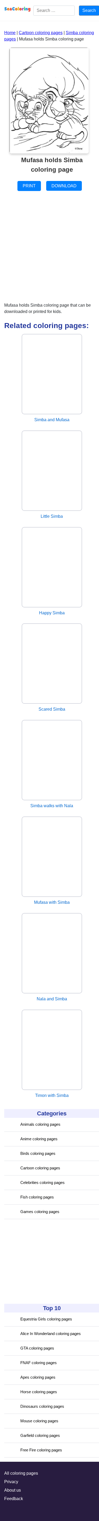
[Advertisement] (43, 1261)
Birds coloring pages (37, 1153)
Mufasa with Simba (52, 902)
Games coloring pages (39, 1211)
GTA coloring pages (37, 1348)
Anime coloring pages (39, 1139)
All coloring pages (21, 1473)
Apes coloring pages (37, 1377)
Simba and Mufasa (51, 419)
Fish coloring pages (37, 1197)
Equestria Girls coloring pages (46, 1319)
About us (12, 1490)
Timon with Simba (52, 1095)
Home (10, 32)
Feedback (13, 1498)
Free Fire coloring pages (41, 1450)
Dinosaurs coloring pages (42, 1406)
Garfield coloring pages (40, 1435)
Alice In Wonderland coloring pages (50, 1333)
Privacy (11, 1481)
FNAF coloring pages (38, 1362)
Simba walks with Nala (51, 805)
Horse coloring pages (38, 1392)
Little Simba (52, 516)
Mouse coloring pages (39, 1421)
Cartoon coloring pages (40, 1168)
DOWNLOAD (64, 186)
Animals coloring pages (40, 1124)
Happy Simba (52, 613)
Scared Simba (52, 709)
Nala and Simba (52, 999)
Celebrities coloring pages (42, 1182)
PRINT (29, 186)
